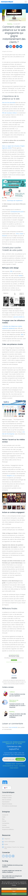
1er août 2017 (16, 24)
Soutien (6, 844)
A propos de (5, 815)
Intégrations (7, 838)
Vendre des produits (7, 795)
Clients (3, 817)
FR (6, 787)
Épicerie (4, 235)
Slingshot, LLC (10, 475)
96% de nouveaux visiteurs (9, 113)
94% (11, 271)
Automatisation (6, 801)
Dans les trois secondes (8, 102)
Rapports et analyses (7, 804)
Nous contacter (5, 827)
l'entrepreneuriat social (16, 211)
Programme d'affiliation (8, 829)
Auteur (14, 675)
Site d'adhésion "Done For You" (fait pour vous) (14, 848)
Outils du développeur (9, 841)
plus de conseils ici (19, 317)
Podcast (4, 821)
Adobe (20, 275)
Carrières (4, 825)
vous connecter (13, 727)
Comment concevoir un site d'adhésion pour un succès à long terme (17, 705)
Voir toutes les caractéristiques (9, 806)
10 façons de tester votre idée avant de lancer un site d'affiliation (17, 715)
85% (22, 334)
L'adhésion (12, 692)
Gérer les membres (6, 799)
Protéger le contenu (7, 797)
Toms (17, 233)
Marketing (9, 24)
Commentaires (5, 823)
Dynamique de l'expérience (14, 200)
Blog (3, 819)
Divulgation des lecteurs (7, 51)
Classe (21, 233)
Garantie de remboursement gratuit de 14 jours (14, 742)
